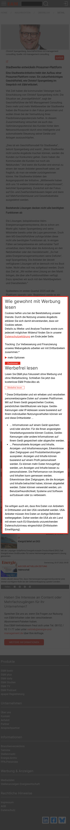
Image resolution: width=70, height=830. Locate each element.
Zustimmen (12, 363)
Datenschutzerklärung (17, 336)
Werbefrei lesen (14, 387)
